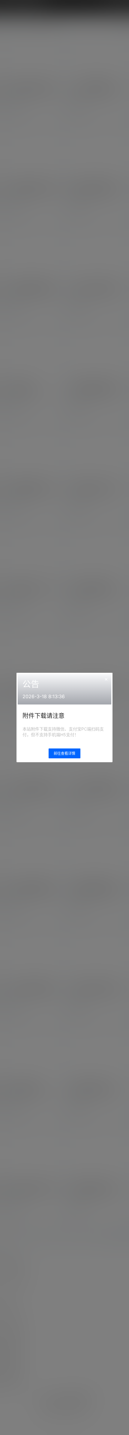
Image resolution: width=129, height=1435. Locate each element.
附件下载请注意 (43, 715)
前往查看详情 (64, 753)
